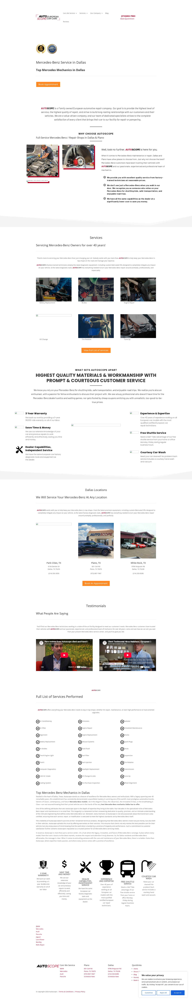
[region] (163, 985)
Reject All (163, 993)
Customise (149, 993)
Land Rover (40, 940)
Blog (107, 13)
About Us (137, 972)
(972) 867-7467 (89, 974)
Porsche (39, 934)
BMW (38, 926)
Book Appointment (127, 19)
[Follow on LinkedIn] (51, 969)
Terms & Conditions (66, 992)
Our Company (95, 13)
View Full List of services (96, 350)
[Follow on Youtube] (55, 969)
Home (136, 969)
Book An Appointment (96, 583)
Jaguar (38, 937)
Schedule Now (89, 976)
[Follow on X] (42, 969)
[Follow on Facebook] (38, 969)
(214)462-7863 (128, 16)
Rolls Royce (40, 945)
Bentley (39, 942)
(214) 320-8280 (113, 974)
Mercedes (39, 929)
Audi (37, 932)
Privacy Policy (80, 992)
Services (83, 13)
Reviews (66, 22)
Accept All (177, 993)
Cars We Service (69, 13)
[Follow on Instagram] (46, 969)
